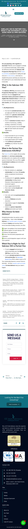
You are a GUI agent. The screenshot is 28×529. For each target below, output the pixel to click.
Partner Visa (7, 154)
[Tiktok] (21, 5)
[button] (13, 9)
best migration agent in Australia (14, 221)
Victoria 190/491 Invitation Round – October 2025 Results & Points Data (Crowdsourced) (13, 280)
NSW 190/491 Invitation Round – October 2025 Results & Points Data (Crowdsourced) (14, 290)
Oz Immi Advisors (11, 75)
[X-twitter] (18, 5)
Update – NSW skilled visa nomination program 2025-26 (14, 301)
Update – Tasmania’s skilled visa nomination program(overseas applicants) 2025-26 (13, 312)
